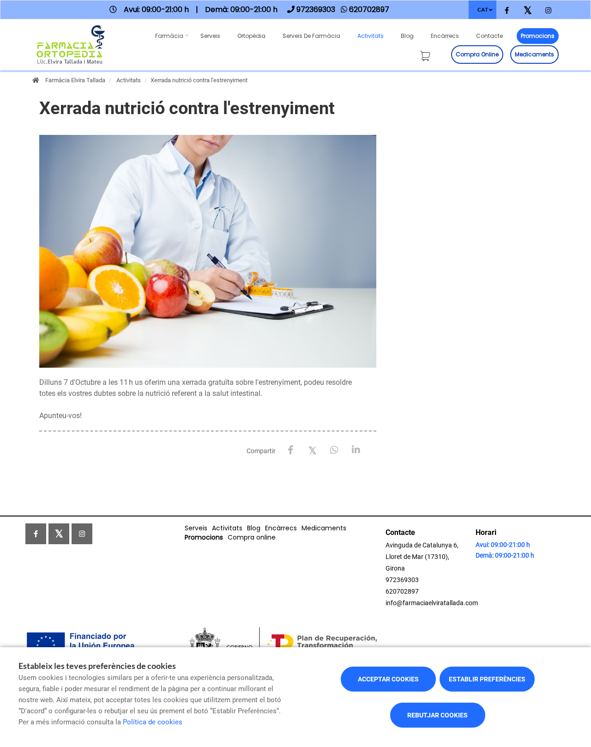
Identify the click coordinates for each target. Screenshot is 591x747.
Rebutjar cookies (437, 715)
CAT (482, 9)
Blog (407, 36)
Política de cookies (152, 722)
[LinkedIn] (355, 450)
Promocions (538, 36)
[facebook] (506, 10)
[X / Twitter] (312, 449)
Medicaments (534, 54)
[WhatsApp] (334, 450)
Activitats (370, 36)
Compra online (477, 54)
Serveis (210, 36)
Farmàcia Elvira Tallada (75, 80)
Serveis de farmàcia (311, 36)
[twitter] (527, 10)
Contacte (489, 36)
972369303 (402, 579)
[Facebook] (290, 450)
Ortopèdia (251, 36)
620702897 (402, 591)
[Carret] (427, 54)
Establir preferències (487, 679)
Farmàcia (169, 36)
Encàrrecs (445, 36)
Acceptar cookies (388, 679)
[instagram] (548, 10)
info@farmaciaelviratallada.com (432, 603)
